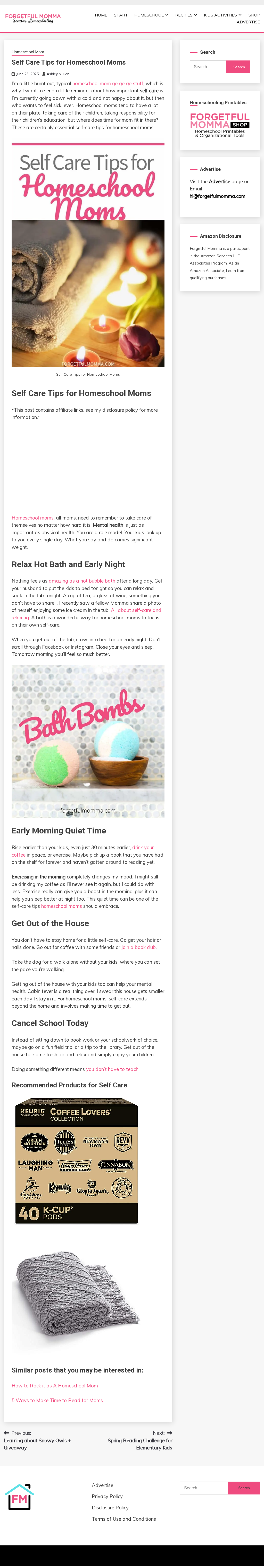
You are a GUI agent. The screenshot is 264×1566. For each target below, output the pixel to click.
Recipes (184, 14)
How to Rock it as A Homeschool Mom (55, 1386)
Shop (254, 14)
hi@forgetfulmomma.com (217, 196)
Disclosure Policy (110, 1508)
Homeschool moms (33, 518)
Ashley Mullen (58, 74)
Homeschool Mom (28, 51)
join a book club (138, 947)
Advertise (248, 21)
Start (121, 14)
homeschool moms (61, 906)
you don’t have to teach (112, 1069)
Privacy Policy (107, 1496)
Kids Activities (220, 14)
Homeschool (149, 14)
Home (101, 14)
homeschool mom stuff (107, 83)
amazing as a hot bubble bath (82, 581)
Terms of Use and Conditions (124, 1519)
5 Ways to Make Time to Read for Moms (57, 1400)
